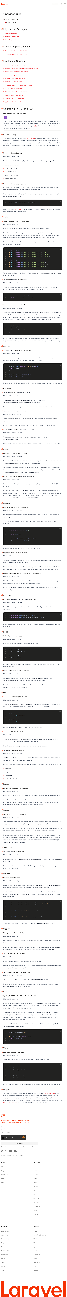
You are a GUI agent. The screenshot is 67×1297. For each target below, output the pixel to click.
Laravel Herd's (19, 209)
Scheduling (7, 848)
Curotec (36, 1251)
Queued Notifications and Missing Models (16, 671)
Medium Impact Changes (16, 46)
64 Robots (37, 1254)
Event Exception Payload (15, 78)
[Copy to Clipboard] (60, 201)
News (3, 1247)
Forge (3, 1171)
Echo (35, 1218)
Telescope (37, 1206)
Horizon (36, 1175)
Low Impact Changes (14, 61)
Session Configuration (14, 98)
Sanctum (36, 1198)
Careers (3, 1266)
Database (7, 449)
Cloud (3, 1167)
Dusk (35, 1171)
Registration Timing (14, 851)
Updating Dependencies (11, 33)
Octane (36, 1178)
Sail (35, 1194)
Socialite (36, 1202)
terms (21, 1146)
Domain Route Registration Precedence (15, 75)
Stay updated (19, 1143)
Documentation (6, 1231)
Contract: (17, 392)
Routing (6, 784)
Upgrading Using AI (11, 22)
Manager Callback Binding (13, 81)
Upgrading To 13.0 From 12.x (11, 19)
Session (6, 810)
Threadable (37, 1243)
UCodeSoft (37, 1262)
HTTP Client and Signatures (19, 599)
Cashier (36, 1167)
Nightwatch (5, 1175)
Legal (15, 1156)
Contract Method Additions (14, 750)
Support (6, 929)
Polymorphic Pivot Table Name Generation (16, 91)
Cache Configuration (16, 50)
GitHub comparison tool (10, 1103)
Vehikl (35, 1258)
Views (5, 1048)
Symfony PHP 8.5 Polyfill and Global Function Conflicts (19, 996)
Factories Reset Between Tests (14, 102)
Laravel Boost (31, 138)
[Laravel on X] (6, 1151)
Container (7, 346)
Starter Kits (4, 1235)
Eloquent (6, 503)
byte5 (35, 1247)
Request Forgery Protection (12, 40)
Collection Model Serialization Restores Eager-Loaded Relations (21, 68)
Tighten (36, 1239)
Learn (3, 1258)
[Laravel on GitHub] (2, 1151)
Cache (5, 217)
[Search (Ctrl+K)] (61, 4)
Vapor (3, 1178)
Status (21, 1156)
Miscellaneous (8, 1090)
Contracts (7, 388)
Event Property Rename (14, 95)
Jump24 (36, 1266)
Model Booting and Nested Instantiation (15, 507)
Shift (35, 126)
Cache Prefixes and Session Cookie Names (16, 65)
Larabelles (4, 1254)
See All (36, 1270)
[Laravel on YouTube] (10, 1151)
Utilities (6, 992)
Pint (35, 1190)
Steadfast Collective (40, 1235)
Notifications (8, 632)
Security (6, 874)
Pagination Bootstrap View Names (14, 88)
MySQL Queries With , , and (19, 85)
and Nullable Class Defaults (16, 71)
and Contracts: (15, 279)
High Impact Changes (15, 29)
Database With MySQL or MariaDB (16, 54)
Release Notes (5, 1239)
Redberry (36, 1231)
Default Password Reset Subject (13, 636)
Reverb (36, 1214)
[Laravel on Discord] (15, 1151)
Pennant (36, 1186)
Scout (35, 1182)
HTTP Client (8, 595)
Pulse (35, 1210)
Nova (2, 1182)
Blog (2, 1243)
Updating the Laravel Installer (12, 36)
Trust (2, 1270)
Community (4, 1251)
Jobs (2, 1262)
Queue (5, 693)
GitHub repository (49, 1093)
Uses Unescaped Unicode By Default (17, 972)
